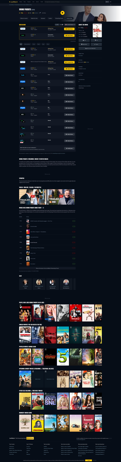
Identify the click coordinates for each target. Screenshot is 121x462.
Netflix (45, 446)
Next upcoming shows (99, 444)
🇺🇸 (69, 24)
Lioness (28, 450)
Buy (43, 44)
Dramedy (84, 68)
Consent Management (81, 439)
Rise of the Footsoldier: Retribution (85, 450)
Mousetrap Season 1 (99, 452)
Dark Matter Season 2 (100, 450)
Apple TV (46, 450)
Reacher (28, 454)
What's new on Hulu (65, 454)
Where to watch (24, 18)
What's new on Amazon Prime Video (69, 448)
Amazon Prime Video (48, 448)
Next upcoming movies (82, 444)
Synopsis (43, 18)
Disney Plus (46, 452)
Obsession (11, 446)
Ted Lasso (29, 448)
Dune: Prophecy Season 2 (101, 446)
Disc (48, 44)
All (21, 44)
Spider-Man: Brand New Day (15, 450)
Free (34, 44)
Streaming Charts (59, 18)
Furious (28, 446)
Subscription (27, 44)
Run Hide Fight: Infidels (83, 446)
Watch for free (34, 18)
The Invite (11, 454)
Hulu (45, 454)
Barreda (80, 455)
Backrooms (11, 448)
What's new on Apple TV (66, 450)
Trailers (50, 18)
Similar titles (69, 18)
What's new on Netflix (66, 446)
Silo (27, 452)
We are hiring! (30, 438)
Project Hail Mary (13, 452)
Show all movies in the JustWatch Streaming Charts (47, 268)
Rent (39, 44)
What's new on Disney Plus (67, 452)
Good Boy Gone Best (82, 448)
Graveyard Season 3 (99, 454)
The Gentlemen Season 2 (100, 448)
